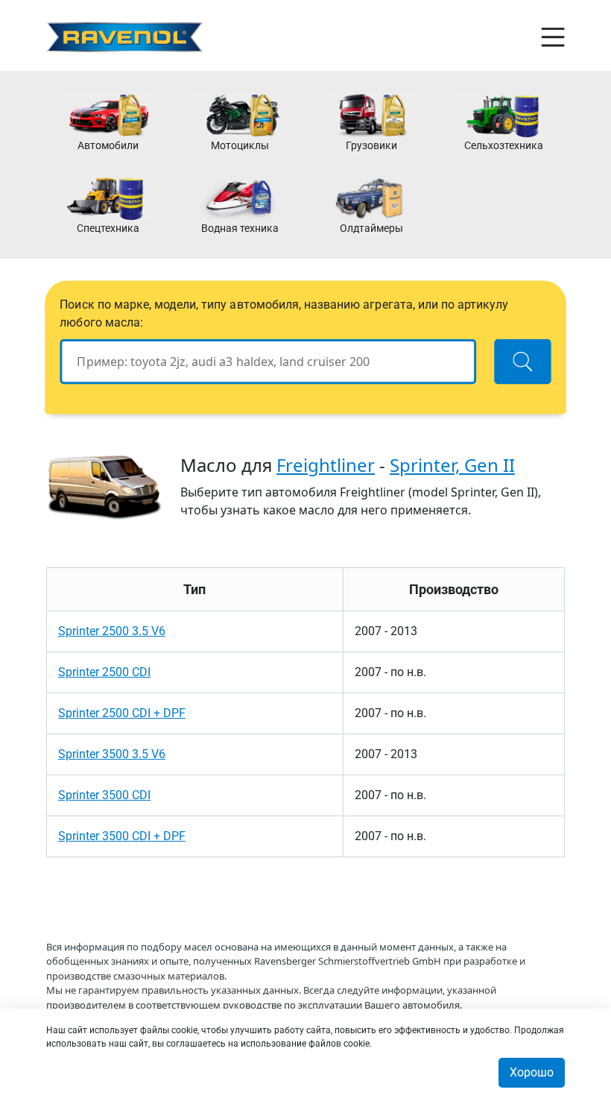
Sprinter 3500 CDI (104, 795)
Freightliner (325, 464)
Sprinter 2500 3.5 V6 (111, 631)
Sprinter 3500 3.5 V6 (111, 754)
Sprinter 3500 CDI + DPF (122, 836)
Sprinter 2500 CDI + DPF (122, 713)
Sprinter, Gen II (452, 464)
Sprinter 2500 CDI (104, 672)
